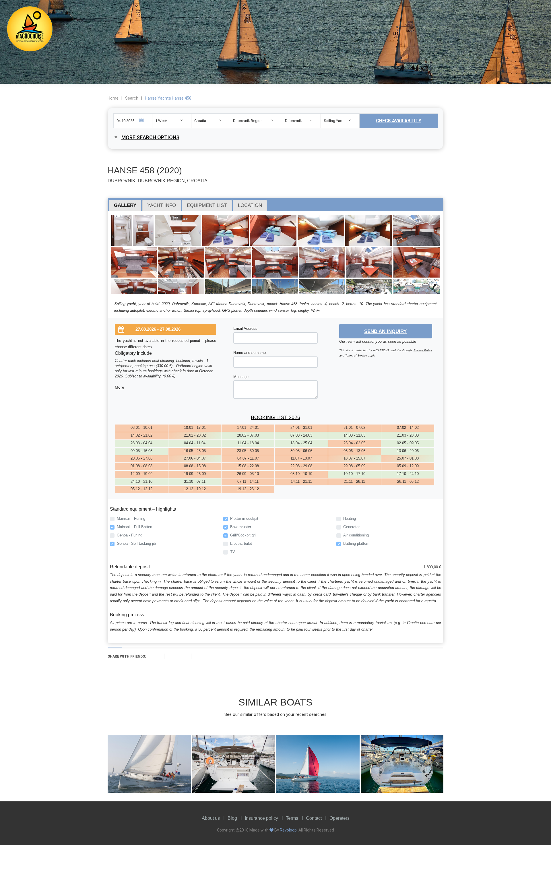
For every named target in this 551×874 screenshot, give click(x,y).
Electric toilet (241, 543)
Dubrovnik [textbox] (293, 121)
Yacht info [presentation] (161, 205)
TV (232, 552)
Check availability (398, 120)
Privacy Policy (423, 350)
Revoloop (288, 830)
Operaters (339, 818)
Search (131, 98)
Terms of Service (356, 355)
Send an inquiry (385, 331)
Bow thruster (240, 527)
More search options (150, 137)
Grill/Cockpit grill (243, 535)
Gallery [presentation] (125, 205)
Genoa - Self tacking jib (136, 543)
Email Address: (246, 328)
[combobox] (171, 121)
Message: (241, 377)
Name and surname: (250, 352)
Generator (351, 527)
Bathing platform (356, 543)
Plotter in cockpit (244, 518)
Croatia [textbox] (200, 121)
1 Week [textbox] (161, 121)
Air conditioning (356, 535)
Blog (232, 818)
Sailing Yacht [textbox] (334, 121)
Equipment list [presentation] (207, 205)
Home (113, 98)
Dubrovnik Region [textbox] (248, 121)
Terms (292, 818)
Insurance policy (261, 818)
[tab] (125, 205)
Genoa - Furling (129, 535)
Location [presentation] (250, 205)
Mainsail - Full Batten (134, 527)
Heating (349, 518)
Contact (314, 818)
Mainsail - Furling (131, 518)
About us (211, 818)
